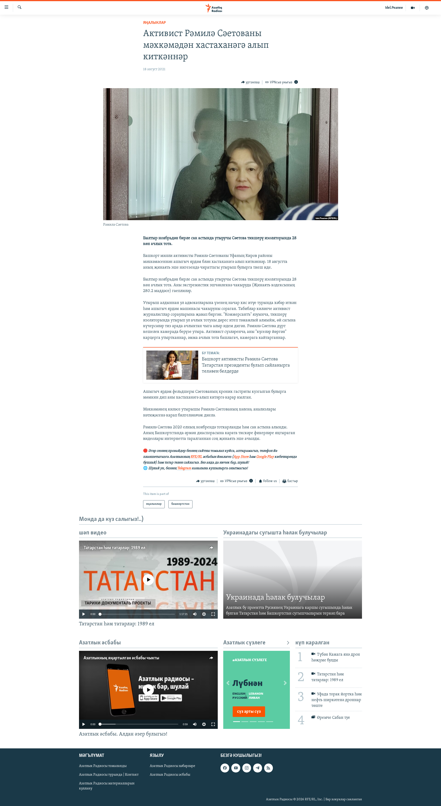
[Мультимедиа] (413, 8)
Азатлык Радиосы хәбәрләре (172, 766)
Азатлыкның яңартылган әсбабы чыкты (121, 658)
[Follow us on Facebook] (224, 768)
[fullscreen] (213, 614)
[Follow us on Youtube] (235, 768)
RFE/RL (196, 457)
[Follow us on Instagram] (246, 768)
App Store (241, 457)
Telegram (184, 468)
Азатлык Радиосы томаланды (103, 766)
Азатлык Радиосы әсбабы (170, 775)
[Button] (250, 82)
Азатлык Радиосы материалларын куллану (107, 786)
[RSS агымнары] (268, 768)
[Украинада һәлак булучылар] (292, 580)
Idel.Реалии (394, 8)
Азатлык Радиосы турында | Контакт (109, 775)
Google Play (265, 457)
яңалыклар (154, 23)
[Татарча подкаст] (427, 8)
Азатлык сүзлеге (244, 643)
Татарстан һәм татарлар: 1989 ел (114, 548)
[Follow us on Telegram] (257, 768)
